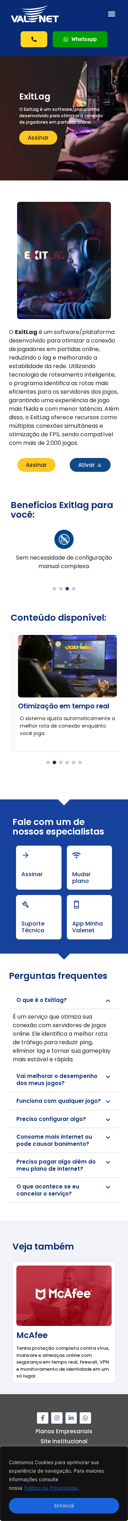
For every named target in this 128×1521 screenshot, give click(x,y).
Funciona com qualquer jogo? (58, 1101)
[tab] (64, 1000)
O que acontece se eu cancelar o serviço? (47, 1190)
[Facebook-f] (42, 1418)
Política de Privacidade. (51, 1488)
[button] (111, 14)
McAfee (30, 1335)
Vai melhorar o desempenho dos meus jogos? (56, 1079)
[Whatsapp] (85, 1418)
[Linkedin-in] (71, 1418)
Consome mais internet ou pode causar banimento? (54, 1140)
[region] (64, 1483)
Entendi (64, 1505)
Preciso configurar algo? (51, 1119)
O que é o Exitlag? (41, 1000)
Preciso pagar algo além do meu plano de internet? (56, 1165)
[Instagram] (57, 1418)
